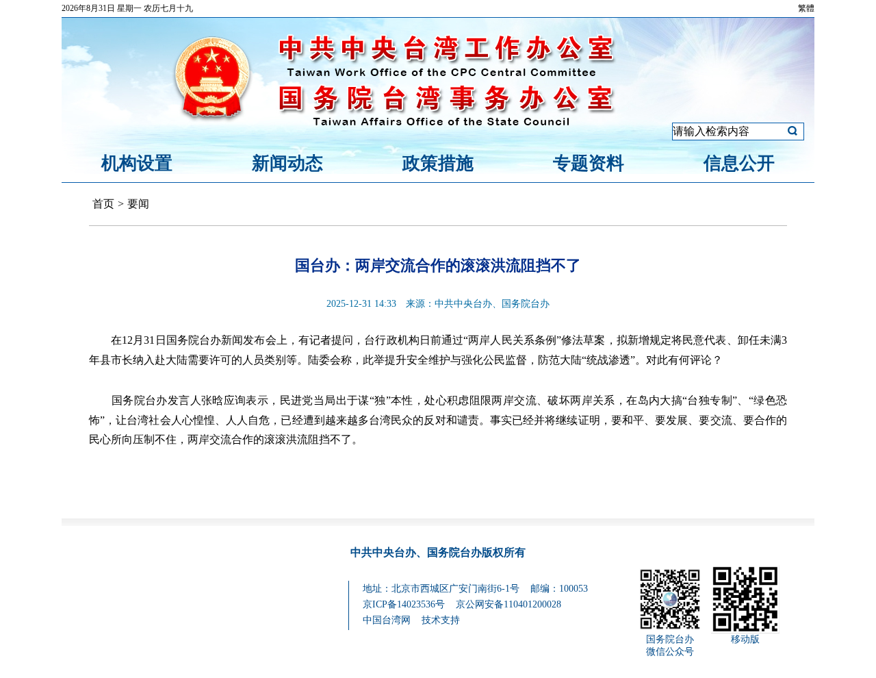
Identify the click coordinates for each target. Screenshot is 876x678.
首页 (103, 204)
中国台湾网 (387, 620)
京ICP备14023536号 (404, 604)
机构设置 (136, 163)
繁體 (806, 8)
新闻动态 (287, 163)
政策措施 (438, 163)
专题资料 (588, 163)
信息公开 (739, 163)
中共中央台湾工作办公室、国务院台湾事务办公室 (438, 63)
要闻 (138, 204)
